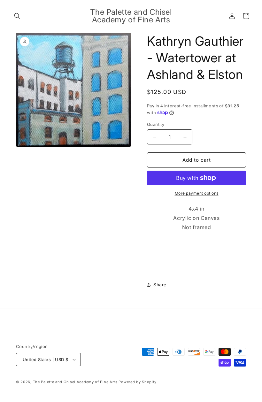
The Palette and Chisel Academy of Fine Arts (75, 382)
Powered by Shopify (138, 382)
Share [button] (159, 284)
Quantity (155, 124)
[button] (17, 16)
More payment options (197, 193)
